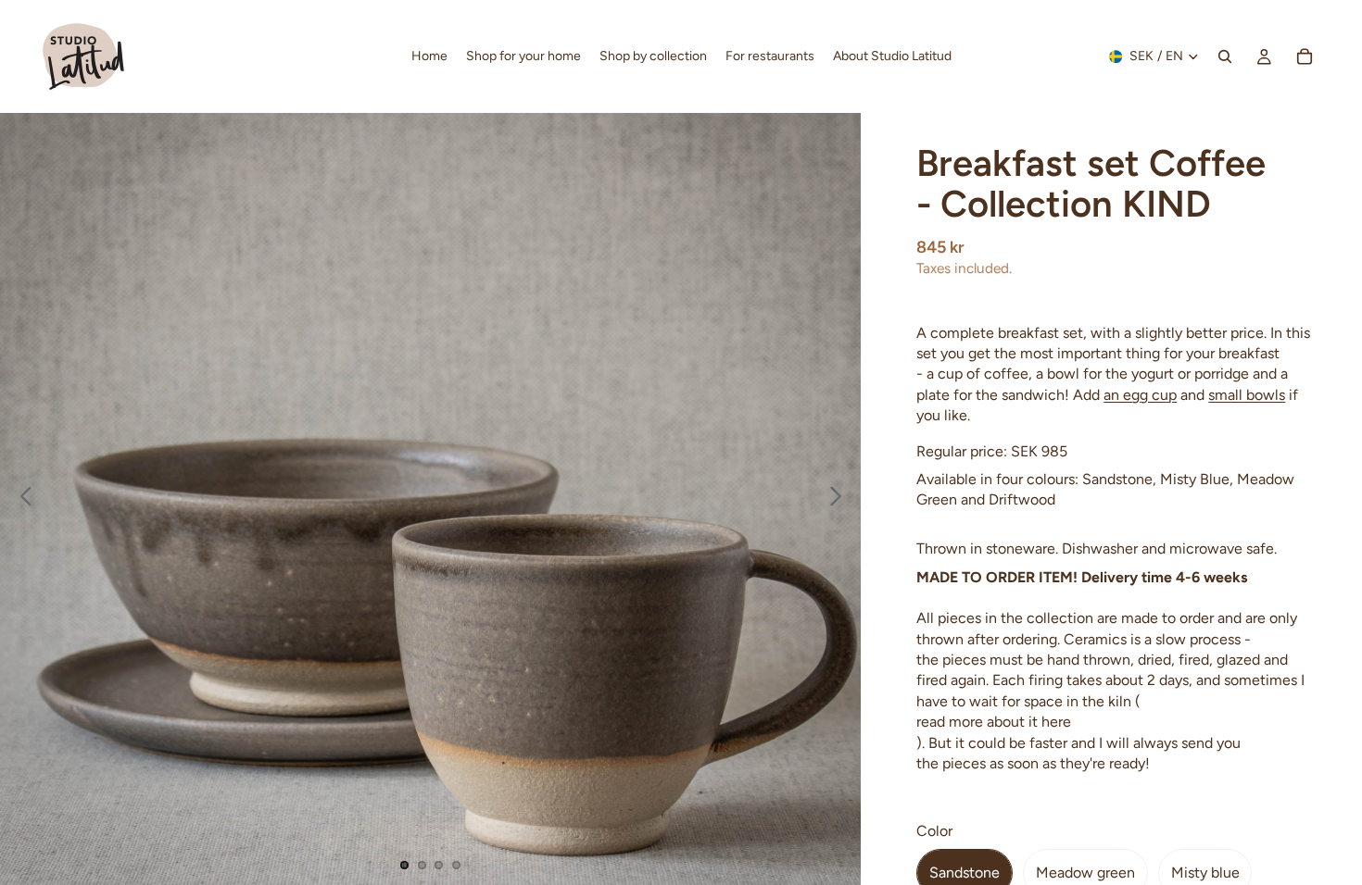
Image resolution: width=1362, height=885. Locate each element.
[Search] (1224, 56)
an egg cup (1140, 395)
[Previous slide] (21, 499)
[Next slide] (841, 499)
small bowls (1246, 395)
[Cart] (1304, 56)
